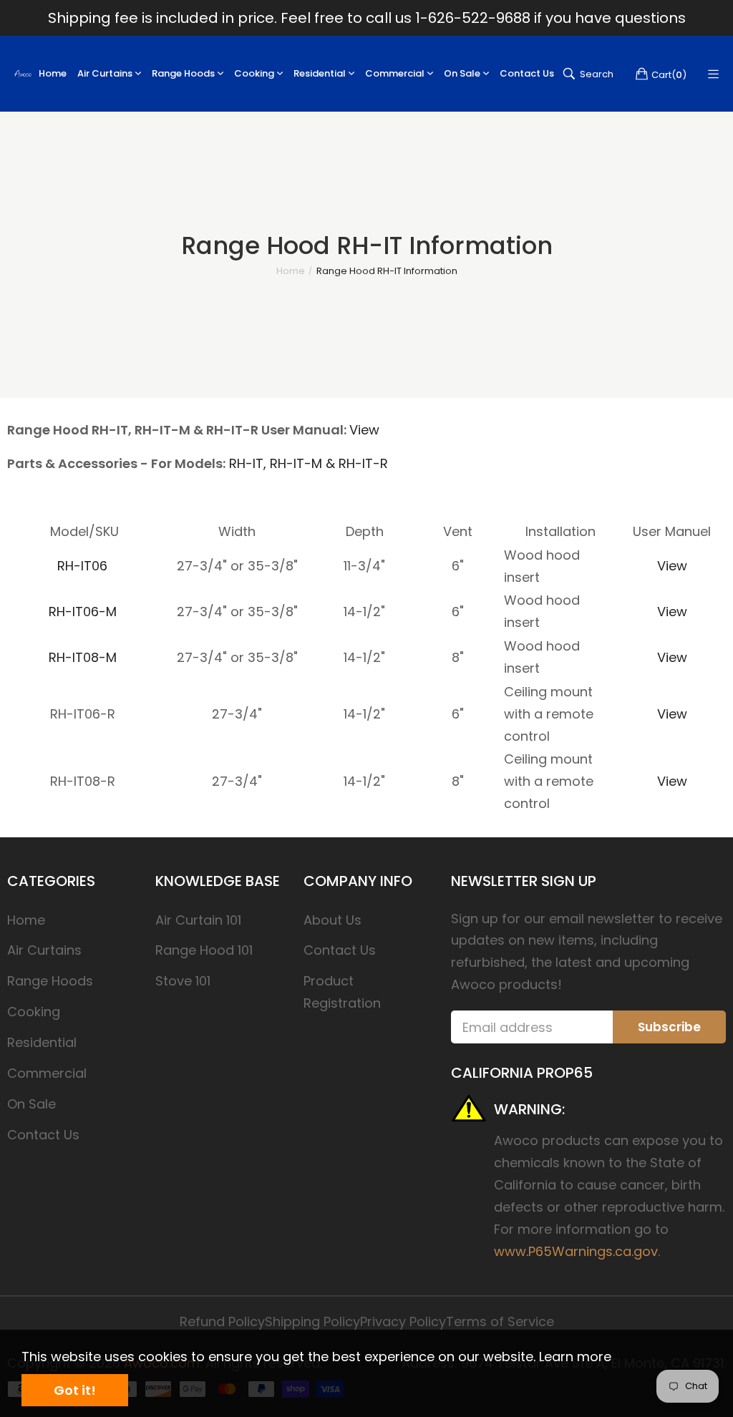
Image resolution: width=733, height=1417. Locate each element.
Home (26, 920)
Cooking (33, 1012)
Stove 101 (182, 981)
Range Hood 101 (204, 950)
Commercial (47, 1073)
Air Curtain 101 (198, 920)
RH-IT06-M (83, 611)
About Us (332, 920)
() (668, 74)
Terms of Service (500, 1321)
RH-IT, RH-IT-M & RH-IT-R (308, 463)
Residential (42, 1042)
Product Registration (342, 992)
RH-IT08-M (83, 657)
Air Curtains (44, 950)
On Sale (31, 1104)
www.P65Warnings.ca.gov (576, 1251)
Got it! (75, 1390)
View (364, 430)
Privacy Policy (403, 1321)
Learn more (575, 1356)
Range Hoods (50, 981)
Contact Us (43, 1135)
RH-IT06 (82, 566)
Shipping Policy (312, 1321)
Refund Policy (222, 1321)
